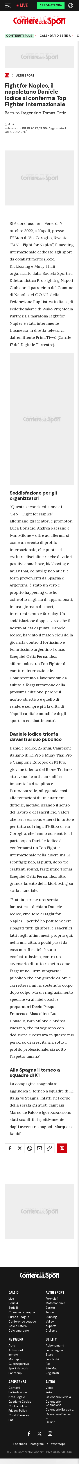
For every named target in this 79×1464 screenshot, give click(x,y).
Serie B (13, 1308)
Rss (48, 1364)
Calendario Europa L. (60, 1409)
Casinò (50, 1422)
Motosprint (16, 1359)
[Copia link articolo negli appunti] (49, 1148)
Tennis (50, 1312)
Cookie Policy (18, 1406)
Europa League (19, 1317)
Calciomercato (19, 1330)
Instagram (37, 1444)
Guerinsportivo (19, 1364)
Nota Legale (17, 1397)
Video (50, 1388)
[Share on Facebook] (10, 1148)
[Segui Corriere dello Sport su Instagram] (50, 1433)
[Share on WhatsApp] (29, 1148)
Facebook (20, 1444)
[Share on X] (20, 1148)
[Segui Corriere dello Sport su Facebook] (29, 1433)
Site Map (51, 1368)
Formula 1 (52, 1299)
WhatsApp (58, 1444)
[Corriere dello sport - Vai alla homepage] (39, 21)
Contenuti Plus (19, 36)
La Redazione (18, 1392)
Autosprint (16, 1350)
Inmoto (13, 1354)
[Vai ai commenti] (62, 1148)
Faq (11, 1420)
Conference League (22, 1321)
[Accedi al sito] (71, 5)
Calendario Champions (53, 1403)
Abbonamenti (55, 1345)
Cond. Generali (19, 1415)
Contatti (14, 1388)
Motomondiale (55, 1303)
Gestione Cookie (20, 1402)
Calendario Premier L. (59, 1416)
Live (24, 5)
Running (51, 1317)
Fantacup (15, 1373)
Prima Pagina (54, 1350)
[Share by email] (39, 1148)
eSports (51, 1326)
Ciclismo (51, 1330)
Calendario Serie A (55, 36)
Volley (50, 1321)
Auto (12, 1345)
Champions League (22, 1312)
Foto (49, 1392)
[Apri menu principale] (8, 5)
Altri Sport (25, 75)
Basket (50, 1308)
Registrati (52, 1373)
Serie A (13, 1303)
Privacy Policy (18, 1411)
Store (49, 1354)
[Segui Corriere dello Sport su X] (39, 1433)
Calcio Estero (18, 1326)
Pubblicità (52, 1359)
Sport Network (18, 1368)
